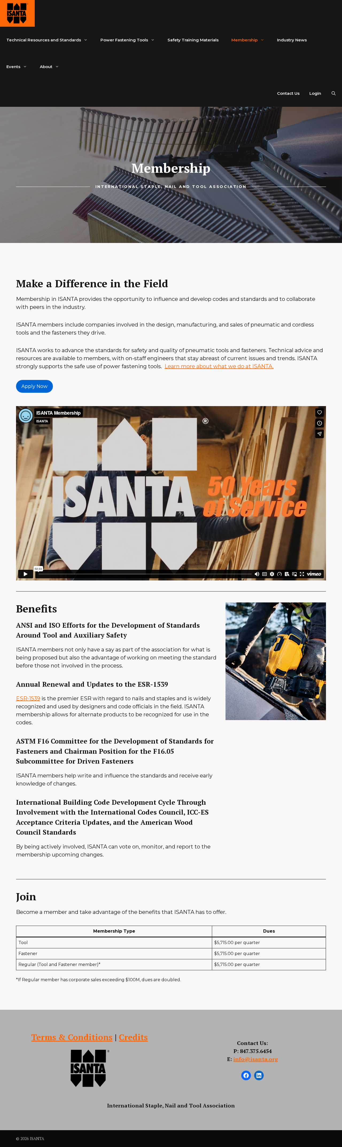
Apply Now (34, 386)
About (46, 66)
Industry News (292, 39)
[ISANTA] (17, 13)
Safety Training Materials (193, 39)
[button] (333, 93)
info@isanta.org (255, 1059)
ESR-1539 (28, 698)
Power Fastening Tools (124, 39)
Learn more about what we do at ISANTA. (219, 366)
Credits (133, 1037)
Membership (244, 39)
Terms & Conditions (71, 1037)
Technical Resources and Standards (43, 39)
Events (13, 66)
